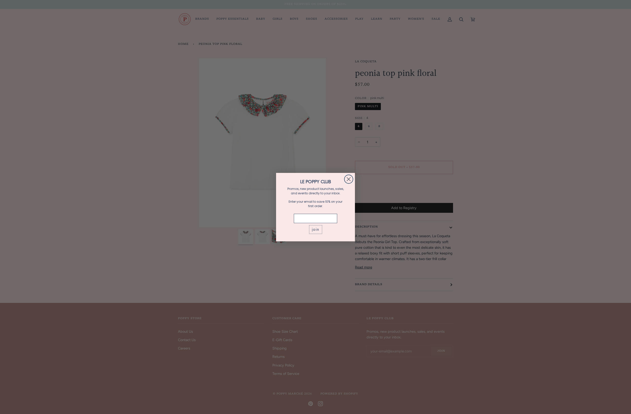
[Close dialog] (348, 179)
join (315, 229)
